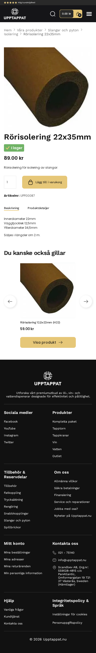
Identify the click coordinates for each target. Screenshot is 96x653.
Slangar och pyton (63, 30)
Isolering (11, 34)
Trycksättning (13, 499)
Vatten (57, 449)
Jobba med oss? (66, 509)
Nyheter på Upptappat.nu (72, 515)
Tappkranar (60, 435)
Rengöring (11, 506)
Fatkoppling (12, 492)
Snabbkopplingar (16, 513)
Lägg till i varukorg (48, 182)
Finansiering (62, 495)
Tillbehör (10, 486)
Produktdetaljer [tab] (38, 208)
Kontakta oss (13, 623)
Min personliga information (23, 573)
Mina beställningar (17, 552)
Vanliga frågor (14, 609)
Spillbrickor (12, 527)
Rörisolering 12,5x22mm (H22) (40, 322)
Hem (8, 30)
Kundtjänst (11, 616)
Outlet (57, 456)
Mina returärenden (17, 566)
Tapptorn (58, 428)
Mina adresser (14, 559)
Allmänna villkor (66, 481)
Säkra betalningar (67, 488)
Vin (54, 442)
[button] (89, 14)
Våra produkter (30, 30)
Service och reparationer (72, 502)
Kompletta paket (64, 421)
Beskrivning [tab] (11, 208)
